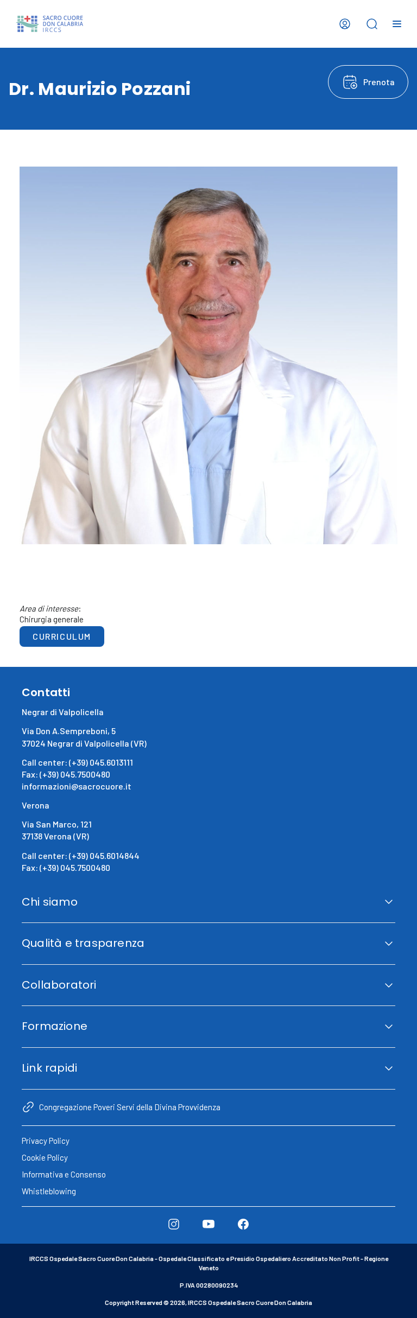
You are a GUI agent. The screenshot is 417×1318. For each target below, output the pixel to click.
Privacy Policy (46, 1140)
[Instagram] (173, 1224)
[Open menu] (397, 24)
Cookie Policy (45, 1157)
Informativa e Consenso (64, 1174)
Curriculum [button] (62, 636)
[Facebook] (243, 1224)
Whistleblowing (49, 1191)
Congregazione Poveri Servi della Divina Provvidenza (129, 1107)
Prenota (379, 82)
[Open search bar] (372, 24)
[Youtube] (208, 1224)
